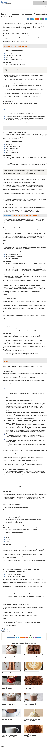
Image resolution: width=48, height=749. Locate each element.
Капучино (4, 2)
